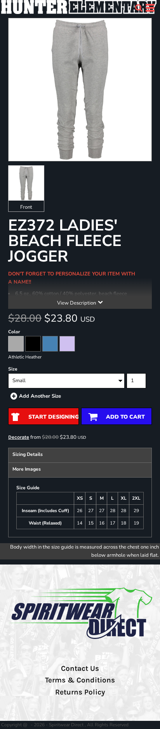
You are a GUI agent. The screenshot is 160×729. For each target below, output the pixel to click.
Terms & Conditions (80, 680)
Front (26, 207)
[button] (139, 8)
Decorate (18, 437)
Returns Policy (80, 692)
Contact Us (80, 668)
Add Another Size (40, 396)
